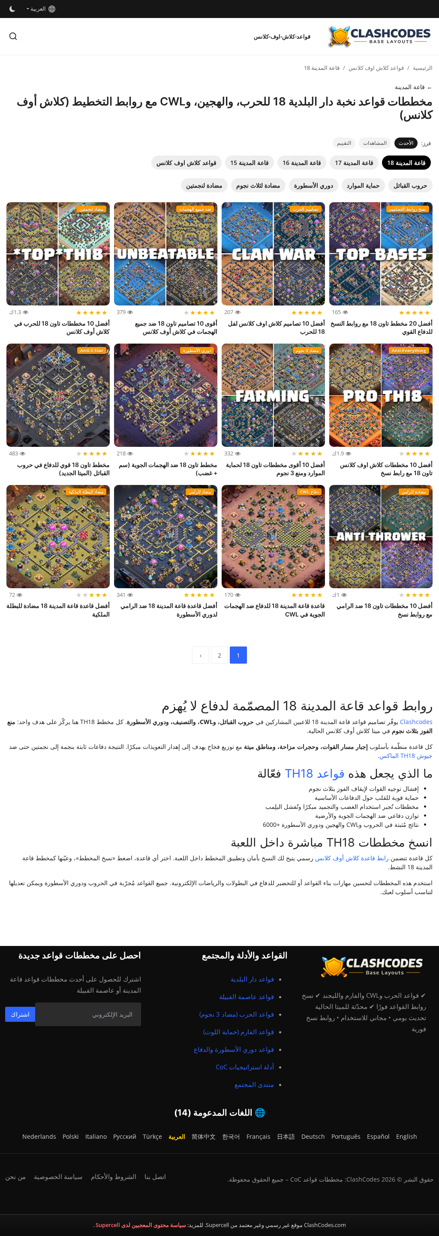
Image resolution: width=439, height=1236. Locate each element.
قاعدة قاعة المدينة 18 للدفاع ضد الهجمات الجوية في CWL (274, 610)
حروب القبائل (410, 185)
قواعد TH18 (315, 773)
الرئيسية (423, 68)
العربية (39, 8)
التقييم (344, 143)
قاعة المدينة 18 (406, 163)
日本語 (286, 1136)
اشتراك (20, 1014)
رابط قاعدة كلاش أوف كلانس (352, 858)
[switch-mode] (11, 9)
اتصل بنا (155, 1176)
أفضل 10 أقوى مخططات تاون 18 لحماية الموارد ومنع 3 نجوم (275, 469)
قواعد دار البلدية (252, 979)
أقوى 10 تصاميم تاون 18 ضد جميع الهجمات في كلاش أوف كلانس (176, 327)
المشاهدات (375, 143)
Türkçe (152, 1136)
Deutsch (313, 1136)
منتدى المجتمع (254, 1084)
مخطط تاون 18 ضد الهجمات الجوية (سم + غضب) (168, 469)
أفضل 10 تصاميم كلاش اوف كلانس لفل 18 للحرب (276, 327)
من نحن (15, 1176)
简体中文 (204, 1136)
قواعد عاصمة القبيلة (246, 996)
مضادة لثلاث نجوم (258, 185)
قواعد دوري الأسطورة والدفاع (234, 1049)
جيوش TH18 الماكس (406, 755)
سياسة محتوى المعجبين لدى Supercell (140, 1225)
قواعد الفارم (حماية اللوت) (238, 1031)
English (406, 1136)
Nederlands (39, 1136)
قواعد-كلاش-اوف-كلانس (282, 36)
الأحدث (406, 143)
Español (378, 1136)
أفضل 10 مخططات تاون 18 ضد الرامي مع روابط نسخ (385, 610)
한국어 (231, 1136)
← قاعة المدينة (414, 87)
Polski (71, 1136)
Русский (124, 1136)
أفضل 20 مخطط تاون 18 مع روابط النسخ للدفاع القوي (382, 327)
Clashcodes (416, 722)
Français (259, 1136)
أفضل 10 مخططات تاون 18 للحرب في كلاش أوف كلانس (62, 327)
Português (346, 1136)
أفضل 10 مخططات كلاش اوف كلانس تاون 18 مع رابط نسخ (386, 469)
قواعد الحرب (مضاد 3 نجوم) (236, 1014)
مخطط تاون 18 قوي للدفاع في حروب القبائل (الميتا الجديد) (63, 469)
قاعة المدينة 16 (302, 163)
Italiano (96, 1136)
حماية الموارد (363, 185)
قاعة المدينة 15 (249, 163)
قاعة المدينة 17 (354, 163)
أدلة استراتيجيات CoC (245, 1066)
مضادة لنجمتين (204, 185)
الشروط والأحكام (113, 1176)
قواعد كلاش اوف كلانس (376, 68)
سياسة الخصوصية (58, 1176)
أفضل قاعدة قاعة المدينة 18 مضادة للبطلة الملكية (58, 610)
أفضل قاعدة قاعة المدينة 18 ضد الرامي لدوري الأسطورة (168, 610)
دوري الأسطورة (313, 185)
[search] (13, 36)
